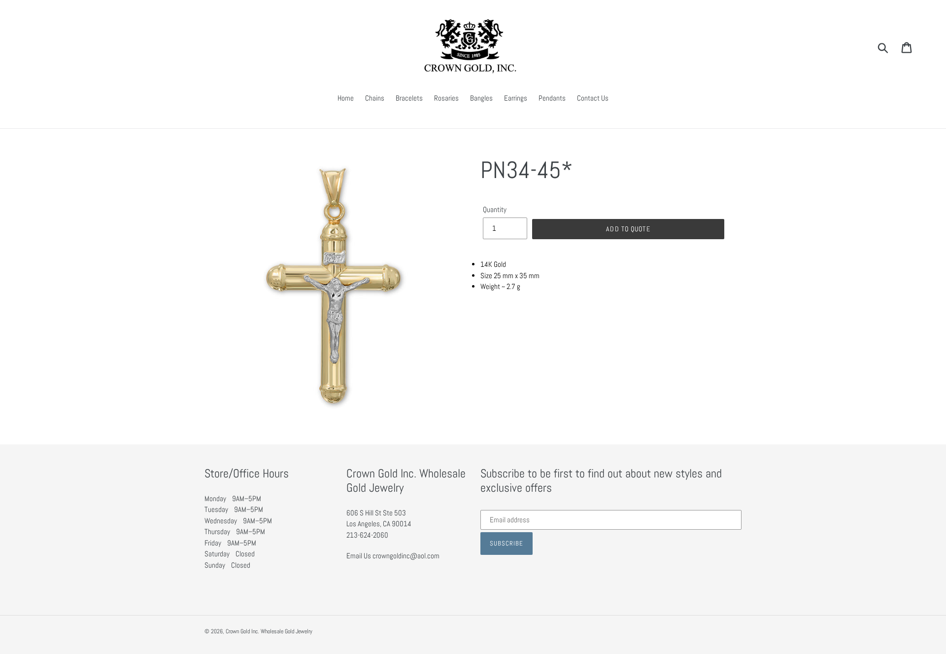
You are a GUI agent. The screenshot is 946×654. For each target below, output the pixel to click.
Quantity (495, 209)
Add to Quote (628, 228)
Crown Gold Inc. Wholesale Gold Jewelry (269, 631)
